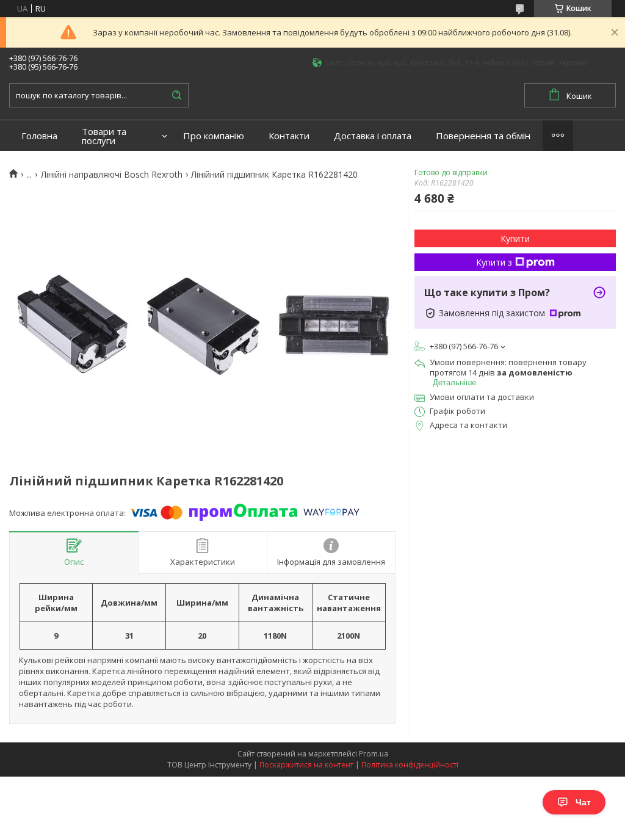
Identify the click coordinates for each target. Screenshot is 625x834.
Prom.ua (373, 754)
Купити (515, 238)
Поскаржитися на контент (306, 765)
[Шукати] (176, 95)
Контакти (289, 135)
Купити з (494, 262)
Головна (39, 135)
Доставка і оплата (372, 135)
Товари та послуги (104, 136)
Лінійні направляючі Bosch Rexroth (111, 174)
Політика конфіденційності (409, 765)
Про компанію (213, 135)
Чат (583, 802)
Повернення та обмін (483, 135)
